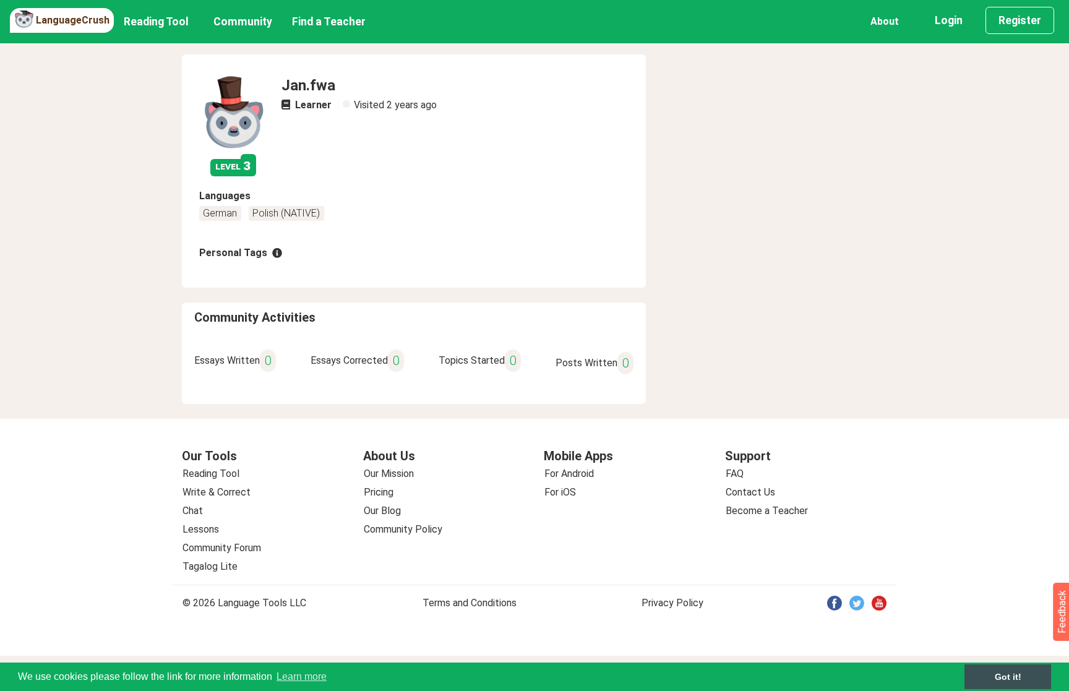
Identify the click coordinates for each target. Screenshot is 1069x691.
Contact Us (750, 492)
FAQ (735, 473)
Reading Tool (156, 21)
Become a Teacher (767, 511)
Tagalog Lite (210, 566)
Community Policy (403, 529)
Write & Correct (216, 492)
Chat (192, 511)
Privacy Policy (672, 603)
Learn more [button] (302, 676)
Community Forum (221, 548)
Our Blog (382, 511)
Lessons (200, 529)
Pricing (378, 492)
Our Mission (389, 473)
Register (1019, 20)
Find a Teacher (329, 21)
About (884, 21)
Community (242, 21)
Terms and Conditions (470, 603)
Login (949, 20)
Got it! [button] (1008, 677)
